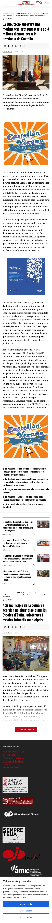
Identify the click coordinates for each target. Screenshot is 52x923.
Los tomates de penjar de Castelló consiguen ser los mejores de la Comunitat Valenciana (16, 543)
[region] (26, 900)
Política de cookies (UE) (14, 752)
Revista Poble (7, 52)
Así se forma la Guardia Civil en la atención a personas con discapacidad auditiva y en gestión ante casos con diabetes (17, 575)
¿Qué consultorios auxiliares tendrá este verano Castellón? (23, 506)
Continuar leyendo (26, 730)
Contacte (7, 764)
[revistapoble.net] (26, 2)
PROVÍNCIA (8, 19)
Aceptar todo (26, 904)
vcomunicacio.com (11, 767)
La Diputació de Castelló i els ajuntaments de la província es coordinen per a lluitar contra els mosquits (24, 498)
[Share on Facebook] (8, 46)
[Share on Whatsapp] (16, 46)
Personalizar (26, 911)
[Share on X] (12, 46)
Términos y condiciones (14, 758)
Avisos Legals (9, 755)
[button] (50, 2)
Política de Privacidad (13, 761)
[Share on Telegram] (20, 46)
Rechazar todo (26, 917)
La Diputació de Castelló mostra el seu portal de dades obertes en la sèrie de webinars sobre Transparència (18, 558)
